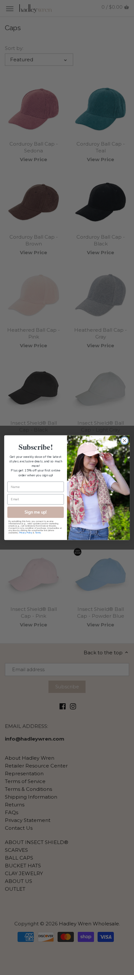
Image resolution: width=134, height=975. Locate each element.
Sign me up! (35, 512)
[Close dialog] (124, 440)
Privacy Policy (26, 532)
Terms (38, 532)
